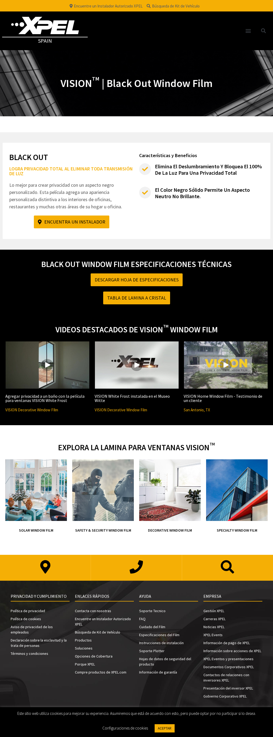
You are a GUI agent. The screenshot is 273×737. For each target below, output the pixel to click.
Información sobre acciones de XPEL (232, 650)
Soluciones (84, 648)
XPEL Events (213, 634)
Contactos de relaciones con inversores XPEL (226, 677)
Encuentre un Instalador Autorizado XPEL (103, 621)
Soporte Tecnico (152, 610)
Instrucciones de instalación (161, 642)
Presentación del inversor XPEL (228, 688)
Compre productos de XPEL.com (100, 672)
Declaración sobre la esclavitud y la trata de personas (39, 643)
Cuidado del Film (152, 626)
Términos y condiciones (29, 653)
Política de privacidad (28, 610)
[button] (248, 30)
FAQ (142, 618)
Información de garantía (158, 672)
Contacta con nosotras (93, 610)
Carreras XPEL (214, 618)
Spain (45, 40)
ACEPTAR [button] (164, 728)
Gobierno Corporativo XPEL (225, 696)
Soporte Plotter (151, 650)
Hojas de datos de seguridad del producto (165, 661)
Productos (83, 640)
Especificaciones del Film (159, 634)
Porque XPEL (85, 664)
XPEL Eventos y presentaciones (228, 658)
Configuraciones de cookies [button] (125, 728)
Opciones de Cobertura (94, 656)
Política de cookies (26, 618)
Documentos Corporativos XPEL (228, 666)
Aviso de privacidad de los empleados (32, 629)
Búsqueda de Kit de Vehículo (97, 632)
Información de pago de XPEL (226, 642)
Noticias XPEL (213, 626)
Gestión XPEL (213, 610)
